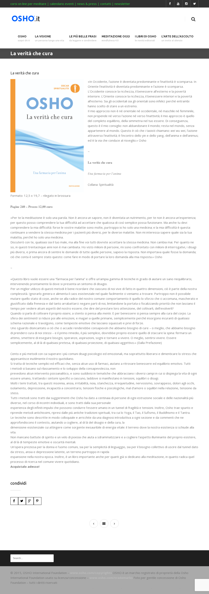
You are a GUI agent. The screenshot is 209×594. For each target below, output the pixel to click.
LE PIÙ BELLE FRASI (83, 38)
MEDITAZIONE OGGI (116, 38)
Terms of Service (136, 587)
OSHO (24, 38)
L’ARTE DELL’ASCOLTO (177, 38)
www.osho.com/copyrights (91, 573)
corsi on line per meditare (28, 4)
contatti (105, 4)
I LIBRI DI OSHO (145, 38)
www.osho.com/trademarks (111, 578)
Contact (188, 587)
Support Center (107, 587)
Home (86, 587)
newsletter (122, 4)
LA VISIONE (49, 38)
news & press (87, 4)
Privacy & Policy (165, 587)
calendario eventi (62, 4)
